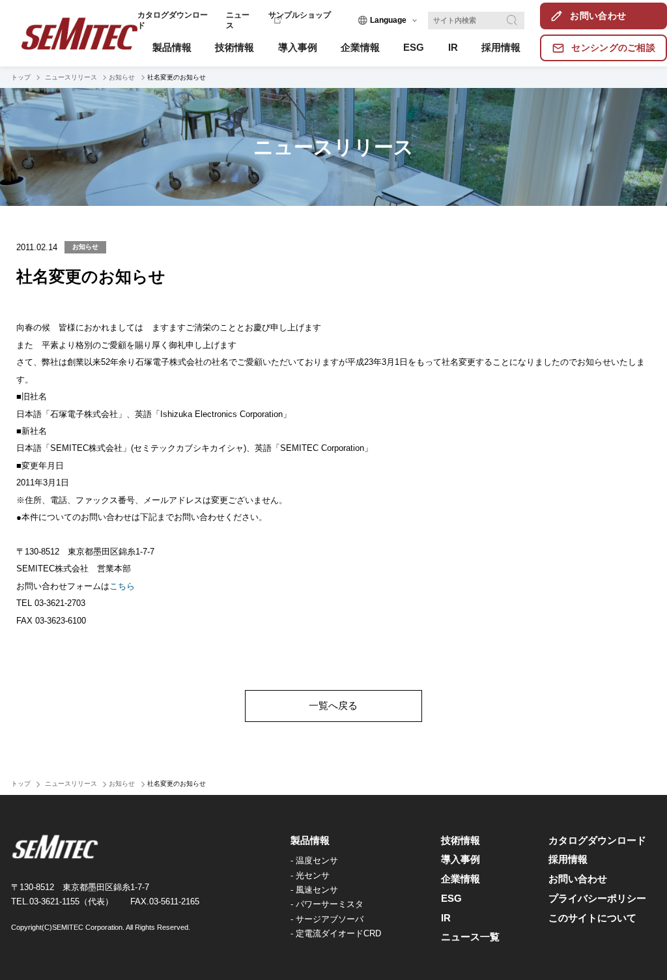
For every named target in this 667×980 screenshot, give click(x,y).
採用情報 (568, 859)
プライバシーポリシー (597, 898)
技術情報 (460, 840)
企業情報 (460, 879)
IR (446, 918)
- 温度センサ (314, 860)
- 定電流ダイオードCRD (336, 933)
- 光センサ (310, 875)
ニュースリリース (70, 77)
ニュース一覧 (470, 937)
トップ (21, 77)
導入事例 (460, 859)
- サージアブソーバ (327, 919)
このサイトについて (592, 918)
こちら (122, 586)
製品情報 (310, 840)
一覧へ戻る (333, 705)
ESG (451, 898)
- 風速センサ (314, 890)
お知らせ (122, 77)
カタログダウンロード (597, 840)
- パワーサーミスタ (327, 904)
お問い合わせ (577, 879)
